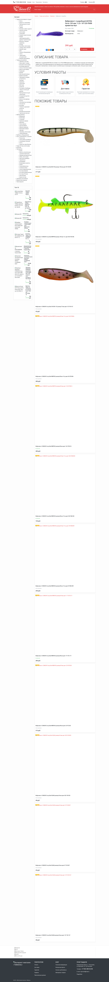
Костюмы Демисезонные (25, 172)
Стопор (21, 110)
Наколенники (22, 175)
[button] (62, 21)
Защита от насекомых (24, 22)
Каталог (29, 2)
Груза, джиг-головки (24, 63)
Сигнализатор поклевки (25, 102)
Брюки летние (22, 177)
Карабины (21, 97)
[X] (53, 50)
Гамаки (21, 27)
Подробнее (79, 974)
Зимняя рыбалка (20, 114)
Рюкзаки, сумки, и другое (25, 28)
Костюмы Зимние (23, 170)
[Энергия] (54, 948)
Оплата (44, 89)
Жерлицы (21, 122)
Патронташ (22, 138)
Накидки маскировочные (25, 155)
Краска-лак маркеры (24, 99)
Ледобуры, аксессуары (25, 131)
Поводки (21, 80)
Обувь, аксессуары (24, 156)
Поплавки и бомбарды (24, 88)
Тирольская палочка (24, 113)
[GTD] (54, 949)
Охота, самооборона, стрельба (23, 136)
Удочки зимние (23, 125)
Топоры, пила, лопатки (24, 47)
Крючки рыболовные (24, 74)
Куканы (21, 100)
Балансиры (22, 117)
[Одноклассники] (49, 50)
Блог (33, 2)
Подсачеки (22, 83)
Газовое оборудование (25, 52)
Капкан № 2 (25, 217)
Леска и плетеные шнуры (25, 67)
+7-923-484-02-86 (87, 969)
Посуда (21, 44)
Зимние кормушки (23, 127)
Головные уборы (23, 167)
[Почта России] (54, 956)
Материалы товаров (61, 972)
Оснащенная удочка (24, 96)
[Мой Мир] (51, 50)
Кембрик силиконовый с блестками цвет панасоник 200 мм (27, 225)
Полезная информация (61, 964)
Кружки (21, 72)
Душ (20, 50)
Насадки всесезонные (24, 111)
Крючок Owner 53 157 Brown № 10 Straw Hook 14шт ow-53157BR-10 (28, 290)
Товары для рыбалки (21, 60)
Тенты (20, 53)
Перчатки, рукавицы (24, 158)
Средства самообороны (25, 144)
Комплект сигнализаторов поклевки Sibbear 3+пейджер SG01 (28, 258)
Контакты (45, 2)
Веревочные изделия (21, 180)
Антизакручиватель (24, 66)
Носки (20, 150)
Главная (36, 16)
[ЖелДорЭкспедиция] (54, 953)
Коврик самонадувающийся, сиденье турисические (24, 38)
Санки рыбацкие (23, 133)
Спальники (22, 33)
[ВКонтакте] (47, 50)
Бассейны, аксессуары (24, 46)
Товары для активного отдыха (23, 19)
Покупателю (39, 2)
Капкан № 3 (25, 213)
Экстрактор (22, 103)
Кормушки (21, 71)
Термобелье (22, 160)
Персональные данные (40, 975)
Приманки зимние (23, 121)
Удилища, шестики (23, 61)
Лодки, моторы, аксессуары (23, 145)
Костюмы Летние (23, 174)
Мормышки (22, 116)
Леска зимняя (22, 124)
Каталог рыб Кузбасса (61, 970)
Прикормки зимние (24, 128)
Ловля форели (20, 181)
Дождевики (22, 161)
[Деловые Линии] (54, 951)
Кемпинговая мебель (24, 58)
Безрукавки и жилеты (24, 163)
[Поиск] (94, 9)
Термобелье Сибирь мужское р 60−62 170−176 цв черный (28, 205)
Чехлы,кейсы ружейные (25, 139)
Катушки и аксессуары (24, 64)
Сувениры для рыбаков (22, 178)
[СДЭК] (54, 954)
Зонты (20, 21)
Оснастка (21, 86)
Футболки (18, 147)
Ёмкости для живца (24, 69)
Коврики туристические (25, 35)
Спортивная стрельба (24, 141)
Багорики (21, 105)
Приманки (21, 81)
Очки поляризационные (25, 169)
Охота (20, 142)
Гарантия (86, 89)
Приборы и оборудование (22, 135)
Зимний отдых (22, 49)
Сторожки (21, 119)
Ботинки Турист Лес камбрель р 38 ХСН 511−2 (28, 236)
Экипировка (19, 149)
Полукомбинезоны (23, 166)
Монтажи (21, 85)
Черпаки (21, 130)
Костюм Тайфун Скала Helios (28, 192)
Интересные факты (60, 967)
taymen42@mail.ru (84, 971)
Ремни (21, 164)
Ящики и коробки (23, 75)
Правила (36, 972)
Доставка (65, 89)
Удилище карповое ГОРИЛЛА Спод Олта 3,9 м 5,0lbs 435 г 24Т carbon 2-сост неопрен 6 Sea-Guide (28, 273)
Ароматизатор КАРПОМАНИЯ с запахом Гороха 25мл (27, 247)
